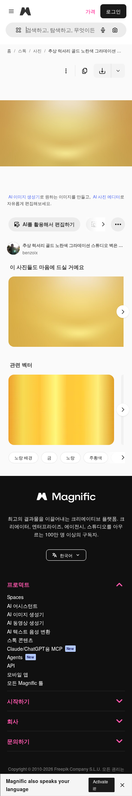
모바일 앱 (17, 674)
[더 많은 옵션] (66, 71)
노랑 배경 (23, 457)
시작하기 (18, 701)
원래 (40, 94)
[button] (66, 555)
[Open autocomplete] (15, 30)
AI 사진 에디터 (106, 196)
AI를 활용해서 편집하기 (49, 224)
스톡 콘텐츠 (20, 639)
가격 (90, 11)
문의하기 (18, 741)
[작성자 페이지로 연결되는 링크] (13, 249)
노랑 (70, 457)
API (11, 665)
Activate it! (100, 784)
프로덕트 (18, 584)
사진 (37, 50)
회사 (12, 721)
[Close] (122, 785)
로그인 (113, 11)
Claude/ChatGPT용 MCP (40, 648)
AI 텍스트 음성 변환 (28, 631)
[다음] (103, 224)
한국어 (66, 555)
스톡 (22, 50)
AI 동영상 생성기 (25, 622)
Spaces (15, 596)
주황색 (95, 457)
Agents (20, 657)
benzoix (30, 252)
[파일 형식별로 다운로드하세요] (118, 71)
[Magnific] (66, 498)
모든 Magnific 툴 (25, 682)
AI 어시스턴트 (22, 605)
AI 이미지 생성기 (24, 196)
